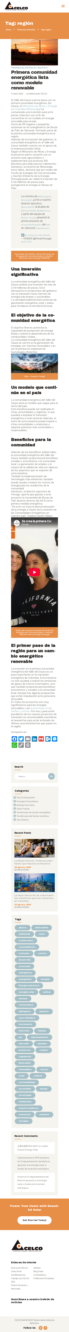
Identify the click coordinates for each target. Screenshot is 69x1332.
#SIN (48, 225)
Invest (20, 1177)
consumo (24, 953)
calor (42, 934)
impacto (44, 1011)
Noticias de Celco (25, 805)
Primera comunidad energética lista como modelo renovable (34, 80)
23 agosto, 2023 (22, 905)
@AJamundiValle (28, 211)
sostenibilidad (27, 1082)
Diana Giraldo (23, 869)
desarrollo (25, 960)
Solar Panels (23, 808)
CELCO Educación (26, 797)
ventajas (23, 1121)
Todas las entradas (26, 29)
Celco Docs (16, 1271)
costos (42, 953)
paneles (42, 1044)
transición (24, 1114)
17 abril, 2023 (17, 93)
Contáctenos (39, 1275)
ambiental (24, 934)
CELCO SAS (20, 1320)
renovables (25, 1069)
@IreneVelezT (26, 200)
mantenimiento (39, 1037)
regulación (25, 1057)
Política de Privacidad (43, 1278)
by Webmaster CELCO (36, 93)
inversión (24, 1031)
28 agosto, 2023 (22, 867)
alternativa (41, 928)
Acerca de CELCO (19, 1268)
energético (25, 979)
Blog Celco (38, 1271)
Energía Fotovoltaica (27, 801)
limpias (42, 1031)
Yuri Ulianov (23, 819)
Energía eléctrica (29, 985)
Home (8, 30)
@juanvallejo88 (27, 207)
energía (45, 979)
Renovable (25, 1063)
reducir (44, 1050)
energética (25, 973)
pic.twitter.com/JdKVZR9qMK (37, 235)
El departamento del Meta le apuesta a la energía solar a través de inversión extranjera (33, 1165)
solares (37, 1076)
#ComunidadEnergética (31, 225)
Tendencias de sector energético (34, 812)
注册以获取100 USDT (27, 1146)
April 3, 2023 (26, 242)
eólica (46, 992)
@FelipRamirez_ (44, 211)
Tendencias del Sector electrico (29, 68)
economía (24, 966)
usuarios (44, 1114)
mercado (24, 1044)
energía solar (26, 992)
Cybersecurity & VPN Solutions (33, 1157)
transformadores (29, 1108)
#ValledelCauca (42, 228)
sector (44, 1069)
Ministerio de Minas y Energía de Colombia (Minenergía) (34, 108)
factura (23, 998)
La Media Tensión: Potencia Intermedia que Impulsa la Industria (34, 862)
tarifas (44, 1089)
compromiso (26, 940)
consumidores (27, 947)
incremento (25, 1024)
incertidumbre (27, 1018)
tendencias (25, 1102)
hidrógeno (24, 1011)
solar (22, 1076)
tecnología (25, 1095)
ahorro (22, 928)
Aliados (37, 1268)
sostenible (25, 1089)
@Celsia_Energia (28, 218)
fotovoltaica (26, 1005)
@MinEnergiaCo (44, 196)
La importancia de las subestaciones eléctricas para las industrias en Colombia (34, 898)
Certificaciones (18, 1275)
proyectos (25, 1050)
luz (20, 1037)
